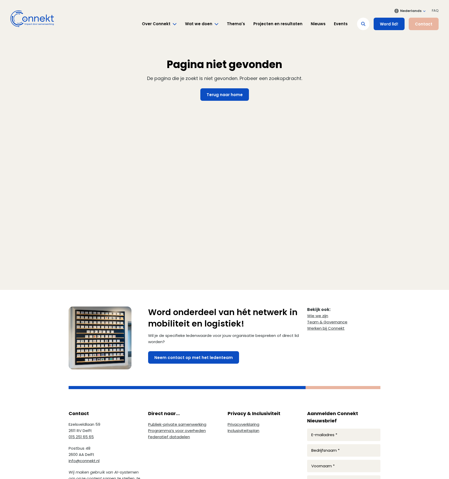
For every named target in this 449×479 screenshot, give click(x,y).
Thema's (236, 23)
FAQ (435, 10)
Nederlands (410, 10)
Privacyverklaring (243, 424)
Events (341, 23)
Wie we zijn (317, 315)
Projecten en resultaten (277, 23)
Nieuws (318, 23)
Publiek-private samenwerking (177, 424)
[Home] (32, 18)
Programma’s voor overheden (177, 430)
